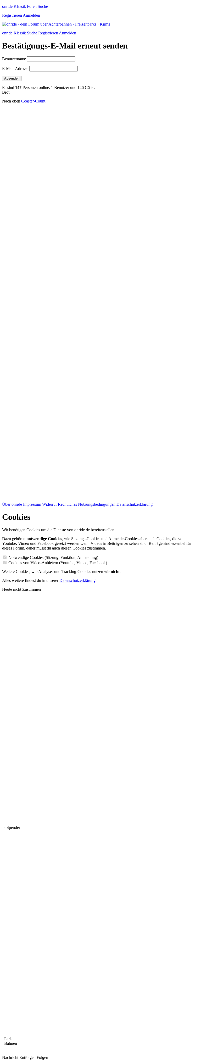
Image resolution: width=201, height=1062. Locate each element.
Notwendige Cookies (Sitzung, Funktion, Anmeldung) (53, 557)
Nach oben (11, 101)
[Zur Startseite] (56, 24)
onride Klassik (14, 6)
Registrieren (12, 15)
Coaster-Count (33, 101)
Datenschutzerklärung (134, 504)
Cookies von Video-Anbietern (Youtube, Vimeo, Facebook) (57, 562)
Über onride (12, 504)
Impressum (32, 504)
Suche (43, 6)
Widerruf (49, 504)
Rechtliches (67, 504)
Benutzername (14, 59)
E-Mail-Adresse (15, 68)
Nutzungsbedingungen (96, 504)
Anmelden (31, 15)
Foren (32, 6)
